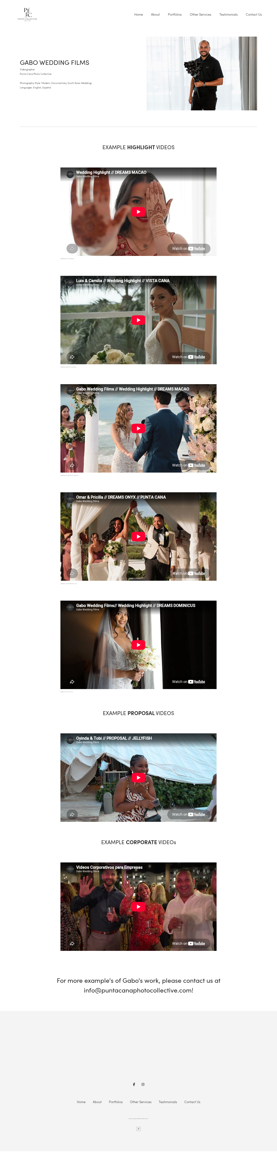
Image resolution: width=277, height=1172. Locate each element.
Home (138, 14)
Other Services (200, 14)
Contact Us (254, 14)
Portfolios (175, 14)
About (155, 14)
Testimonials (228, 14)
